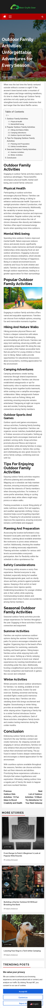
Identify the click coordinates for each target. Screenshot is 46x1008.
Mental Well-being (17, 124)
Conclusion (11, 158)
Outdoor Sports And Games (21, 135)
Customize (23, 998)
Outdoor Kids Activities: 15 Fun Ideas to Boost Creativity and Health (13, 797)
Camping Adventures (18, 133)
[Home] (4, 16)
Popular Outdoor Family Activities (21, 127)
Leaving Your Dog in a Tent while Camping (22, 951)
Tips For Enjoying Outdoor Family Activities (21, 139)
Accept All (23, 992)
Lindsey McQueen (12, 860)
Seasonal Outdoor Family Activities (21, 149)
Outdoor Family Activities (17, 119)
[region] (23, 988)
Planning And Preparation (20, 144)
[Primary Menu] (11, 17)
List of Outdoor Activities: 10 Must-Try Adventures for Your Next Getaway (33, 797)
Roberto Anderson (10, 77)
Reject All (23, 1003)
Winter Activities (17, 155)
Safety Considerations (19, 146)
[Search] (42, 16)
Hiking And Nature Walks (20, 130)
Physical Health (16, 121)
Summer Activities (17, 152)
